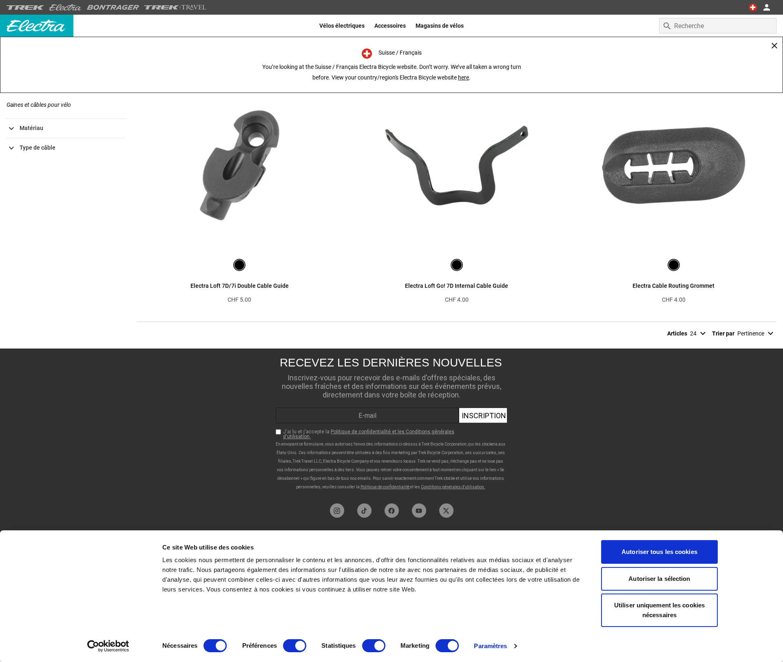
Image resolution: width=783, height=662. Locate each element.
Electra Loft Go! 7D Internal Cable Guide (456, 285)
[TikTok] (364, 510)
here (463, 77)
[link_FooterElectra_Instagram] (337, 510)
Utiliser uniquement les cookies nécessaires (659, 610)
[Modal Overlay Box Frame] (391, 424)
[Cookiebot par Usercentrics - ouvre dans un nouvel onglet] (108, 646)
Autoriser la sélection (659, 578)
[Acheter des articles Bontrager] (113, 7)
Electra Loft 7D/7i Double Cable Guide (239, 285)
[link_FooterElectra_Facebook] (392, 510)
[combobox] (717, 25)
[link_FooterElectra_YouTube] (419, 510)
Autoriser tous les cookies (659, 551)
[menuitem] (341, 26)
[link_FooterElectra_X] (446, 510)
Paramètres (490, 645)
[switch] (294, 645)
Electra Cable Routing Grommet (673, 285)
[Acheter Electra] (65, 7)
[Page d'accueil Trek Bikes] (25, 7)
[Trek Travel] (175, 7)
